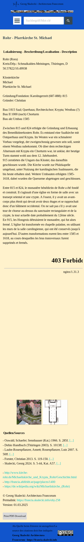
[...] (71, 440)
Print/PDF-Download (15, 516)
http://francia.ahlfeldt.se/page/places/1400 (29, 482)
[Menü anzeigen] (17, 20)
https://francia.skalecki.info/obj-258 (38, 500)
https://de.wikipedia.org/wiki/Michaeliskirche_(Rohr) (37, 486)
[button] (29, 412)
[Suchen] (68, 21)
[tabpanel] (42, 38)
